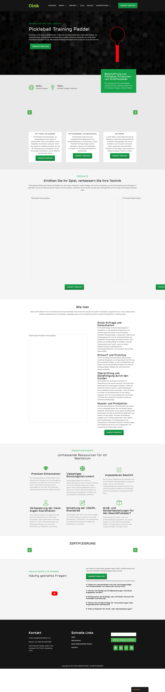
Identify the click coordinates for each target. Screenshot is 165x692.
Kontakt (74, 647)
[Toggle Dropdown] (65, 5)
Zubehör (72, 5)
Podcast (90, 5)
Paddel (61, 5)
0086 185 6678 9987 (44, 642)
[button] (110, 586)
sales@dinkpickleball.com (42, 638)
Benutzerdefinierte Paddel (81, 644)
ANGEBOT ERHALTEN (96, 576)
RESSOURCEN (76, 640)
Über (73, 637)
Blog (82, 5)
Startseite (52, 5)
